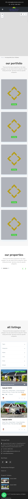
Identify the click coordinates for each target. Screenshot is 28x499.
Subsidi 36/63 (7, 388)
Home (2, 57)
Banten (5, 384)
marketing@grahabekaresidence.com (11, 451)
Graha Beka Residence (8, 453)
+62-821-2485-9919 (8, 449)
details (23, 394)
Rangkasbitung (10, 384)
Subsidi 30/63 (7, 420)
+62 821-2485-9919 (15, 4)
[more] (22, 392)
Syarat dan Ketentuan (6, 498)
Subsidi (2, 471)
